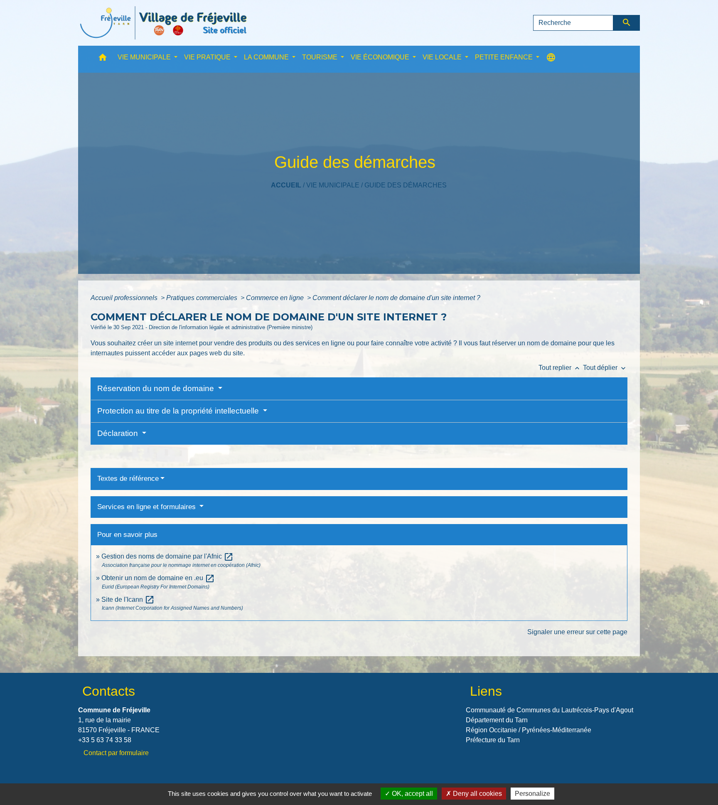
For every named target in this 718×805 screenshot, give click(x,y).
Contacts (108, 691)
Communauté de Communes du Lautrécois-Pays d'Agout (549, 710)
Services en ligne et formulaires (147, 507)
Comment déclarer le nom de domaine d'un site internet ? (396, 297)
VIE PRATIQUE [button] (208, 57)
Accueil (286, 185)
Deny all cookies (476, 793)
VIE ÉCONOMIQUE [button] (381, 57)
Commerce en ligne (275, 297)
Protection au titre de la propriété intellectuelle (179, 410)
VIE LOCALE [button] (443, 57)
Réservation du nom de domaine (156, 388)
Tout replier (559, 367)
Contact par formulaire (116, 752)
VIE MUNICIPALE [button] (145, 57)
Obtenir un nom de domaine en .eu (158, 577)
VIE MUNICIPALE (332, 185)
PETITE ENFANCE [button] (504, 57)
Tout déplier (605, 367)
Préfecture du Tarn (493, 739)
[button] (102, 59)
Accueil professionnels (125, 297)
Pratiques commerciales (202, 297)
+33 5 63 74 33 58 (104, 739)
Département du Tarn (497, 720)
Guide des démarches (405, 185)
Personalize (532, 793)
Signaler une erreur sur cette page (577, 631)
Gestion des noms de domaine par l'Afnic (167, 556)
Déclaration (118, 433)
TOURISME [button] (320, 57)
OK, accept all (411, 793)
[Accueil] (163, 23)
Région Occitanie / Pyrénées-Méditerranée (528, 730)
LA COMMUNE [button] (267, 57)
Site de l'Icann (128, 599)
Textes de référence (128, 479)
